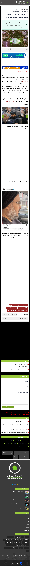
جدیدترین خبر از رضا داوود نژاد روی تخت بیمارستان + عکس (15, 370)
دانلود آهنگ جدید (25, 453)
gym (16, 548)
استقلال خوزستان (24, 443)
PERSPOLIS (6, 540)
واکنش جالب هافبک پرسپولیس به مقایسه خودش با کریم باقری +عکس (14, 432)
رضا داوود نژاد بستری (22, 310)
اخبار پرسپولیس (7, 412)
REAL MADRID (25, 542)
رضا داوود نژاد (25, 75)
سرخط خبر (25, 418)
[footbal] (15, 471)
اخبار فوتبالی (17, 412)
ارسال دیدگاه (8, 407)
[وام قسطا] (15, 55)
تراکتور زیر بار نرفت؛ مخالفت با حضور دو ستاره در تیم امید (17, 429)
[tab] (26, 109)
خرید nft (16, 457)
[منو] (2, 3)
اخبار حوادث (25, 412)
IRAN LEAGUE (10, 537)
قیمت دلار (16, 453)
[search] (5, 2)
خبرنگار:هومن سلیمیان (21, 10)
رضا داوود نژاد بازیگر (13, 305)
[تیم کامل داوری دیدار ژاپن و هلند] (27, 508)
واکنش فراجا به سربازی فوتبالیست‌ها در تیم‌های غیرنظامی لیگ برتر (15, 424)
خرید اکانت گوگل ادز (24, 457)
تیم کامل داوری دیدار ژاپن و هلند (17, 508)
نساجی (26, 446)
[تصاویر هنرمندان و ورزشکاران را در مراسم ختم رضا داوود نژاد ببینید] (7, 318)
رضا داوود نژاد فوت (22, 308)
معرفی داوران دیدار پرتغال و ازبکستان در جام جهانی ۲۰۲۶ (12, 496)
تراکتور (11, 441)
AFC (28, 551)
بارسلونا (9, 443)
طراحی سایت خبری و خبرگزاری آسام (13, 563)
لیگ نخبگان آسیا (17, 542)
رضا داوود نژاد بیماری (11, 308)
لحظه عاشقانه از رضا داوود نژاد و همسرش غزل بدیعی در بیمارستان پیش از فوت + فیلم (17, 365)
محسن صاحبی (9, 542)
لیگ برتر (19, 446)
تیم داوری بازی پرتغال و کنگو (18, 499)
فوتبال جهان (26, 518)
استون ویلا (27, 548)
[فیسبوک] (15, 485)
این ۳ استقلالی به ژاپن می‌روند (22, 421)
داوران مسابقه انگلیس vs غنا (18, 491)
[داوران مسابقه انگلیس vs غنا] (27, 492)
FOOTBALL (26, 540)
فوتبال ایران (26, 515)
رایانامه (27, 387)
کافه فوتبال (26, 530)
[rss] (17, 485)
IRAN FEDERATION (11, 545)
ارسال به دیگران (15, 49)
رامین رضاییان (7, 548)
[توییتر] (12, 485)
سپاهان (15, 443)
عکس (28, 524)
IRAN (22, 537)
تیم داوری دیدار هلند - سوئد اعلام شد (16, 503)
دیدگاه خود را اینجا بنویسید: (22, 392)
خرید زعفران (5, 453)
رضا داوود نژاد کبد (11, 310)
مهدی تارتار (19, 545)
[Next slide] (3, 116)
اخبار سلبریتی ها (15, 414)
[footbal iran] (22, 2)
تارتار (3, 443)
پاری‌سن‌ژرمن (26, 545)
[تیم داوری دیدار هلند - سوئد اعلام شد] (27, 504)
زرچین (11, 453)
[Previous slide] (27, 116)
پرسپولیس (25, 441)
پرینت (8, 48)
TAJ (13, 548)
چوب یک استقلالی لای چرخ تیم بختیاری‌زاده (20, 427)
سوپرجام (21, 548)
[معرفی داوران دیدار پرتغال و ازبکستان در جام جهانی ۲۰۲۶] (27, 496)
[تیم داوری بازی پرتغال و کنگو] (27, 500)
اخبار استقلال (25, 414)
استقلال (18, 441)
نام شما (26, 381)
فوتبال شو (27, 521)
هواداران (27, 527)
